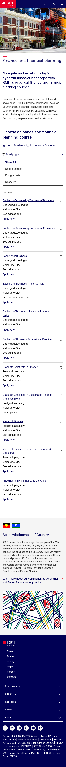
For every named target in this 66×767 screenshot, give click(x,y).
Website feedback (28, 739)
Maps (10, 666)
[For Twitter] (12, 727)
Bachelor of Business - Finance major (24, 283)
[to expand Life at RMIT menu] (59, 694)
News (10, 651)
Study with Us (13, 686)
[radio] (14, 144)
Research (10, 701)
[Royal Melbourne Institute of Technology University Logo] (8, 4)
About (8, 717)
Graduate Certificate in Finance (20, 367)
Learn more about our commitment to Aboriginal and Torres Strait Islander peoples (30, 580)
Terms (44, 736)
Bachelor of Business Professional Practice (27, 339)
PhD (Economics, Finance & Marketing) (25, 480)
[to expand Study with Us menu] (59, 686)
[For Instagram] (19, 727)
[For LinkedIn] (26, 727)
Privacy (53, 736)
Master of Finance (13, 421)
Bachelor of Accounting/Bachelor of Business (28, 200)
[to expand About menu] (59, 717)
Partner (9, 709)
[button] (54, 4)
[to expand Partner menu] (59, 709)
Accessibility (9, 739)
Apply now (9, 219)
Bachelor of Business (15, 256)
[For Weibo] (40, 727)
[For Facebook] (5, 727)
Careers (11, 671)
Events (10, 656)
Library (10, 661)
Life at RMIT (12, 694)
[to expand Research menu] (59, 701)
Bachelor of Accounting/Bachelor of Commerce (29, 228)
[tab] (33, 162)
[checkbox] (61, 201)
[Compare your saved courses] (47, 4)
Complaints (45, 739)
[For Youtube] (33, 727)
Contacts (11, 676)
